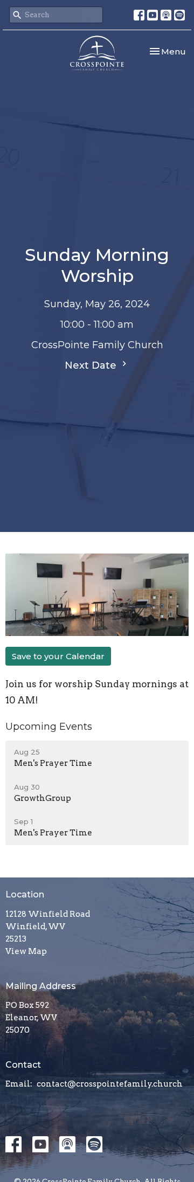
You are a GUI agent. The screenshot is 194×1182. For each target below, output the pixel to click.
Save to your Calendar (58, 656)
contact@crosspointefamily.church (110, 1084)
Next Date (92, 365)
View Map (26, 951)
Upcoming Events (48, 726)
